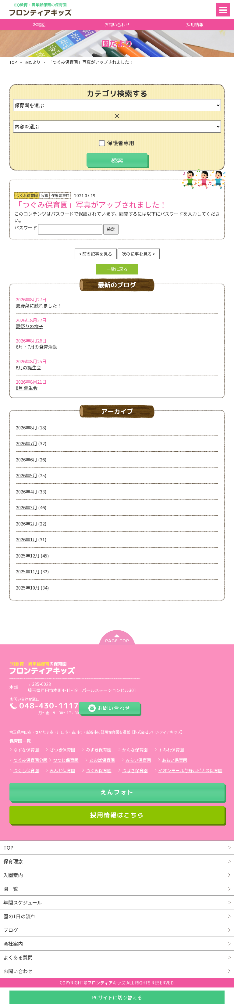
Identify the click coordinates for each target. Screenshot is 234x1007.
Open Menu (223, 9)
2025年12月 (28, 555)
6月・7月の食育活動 (36, 346)
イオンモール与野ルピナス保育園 (190, 770)
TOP (13, 62)
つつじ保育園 (66, 760)
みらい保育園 (138, 760)
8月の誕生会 (28, 367)
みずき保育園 (99, 750)
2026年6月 (26, 459)
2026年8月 (26, 427)
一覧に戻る (117, 269)
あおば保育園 (102, 760)
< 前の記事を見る (95, 254)
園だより (33, 62)
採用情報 (195, 24)
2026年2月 (26, 523)
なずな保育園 (26, 750)
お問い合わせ (117, 24)
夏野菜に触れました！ (39, 305)
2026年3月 (26, 507)
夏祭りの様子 (29, 326)
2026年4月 (26, 491)
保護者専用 (120, 143)
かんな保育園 (135, 750)
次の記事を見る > (138, 254)
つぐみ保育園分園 (30, 760)
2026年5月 (26, 475)
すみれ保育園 (171, 750)
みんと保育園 (62, 770)
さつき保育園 (62, 750)
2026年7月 (26, 443)
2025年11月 (28, 571)
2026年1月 (26, 539)
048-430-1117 (49, 705)
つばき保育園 (135, 770)
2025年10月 (28, 587)
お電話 (39, 24)
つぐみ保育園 (99, 770)
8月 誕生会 (26, 388)
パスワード (26, 227)
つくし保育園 (26, 770)
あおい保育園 (174, 760)
